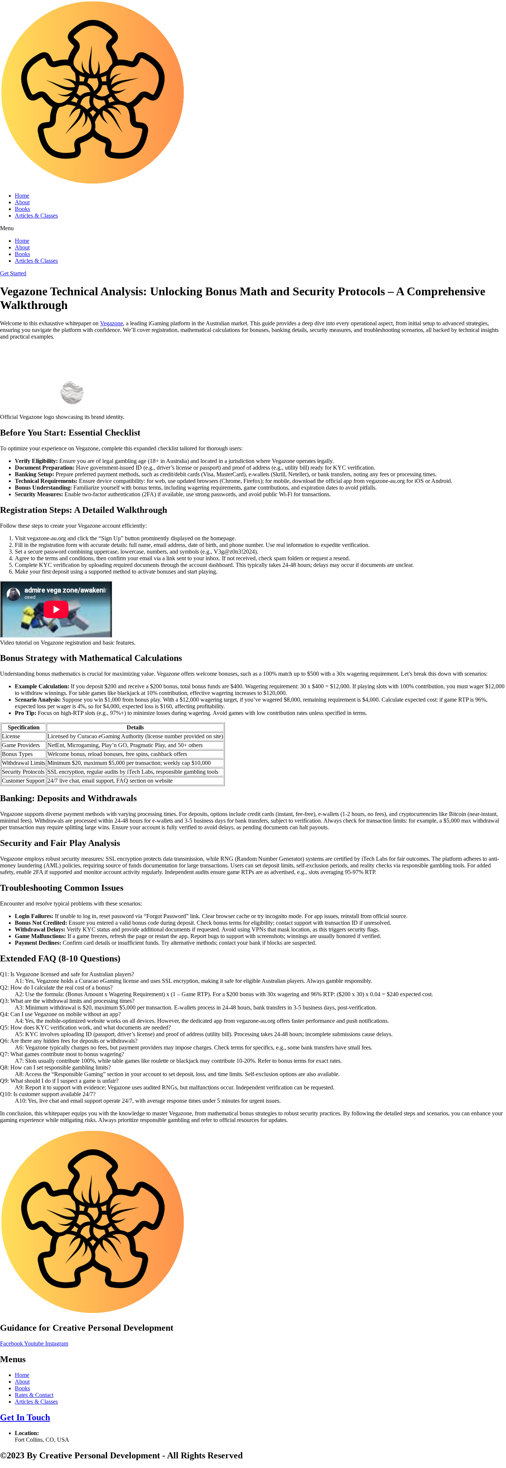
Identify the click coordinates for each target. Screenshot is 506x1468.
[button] (253, 228)
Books (22, 209)
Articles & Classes (36, 215)
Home (22, 195)
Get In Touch (25, 1417)
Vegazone (111, 323)
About (22, 202)
